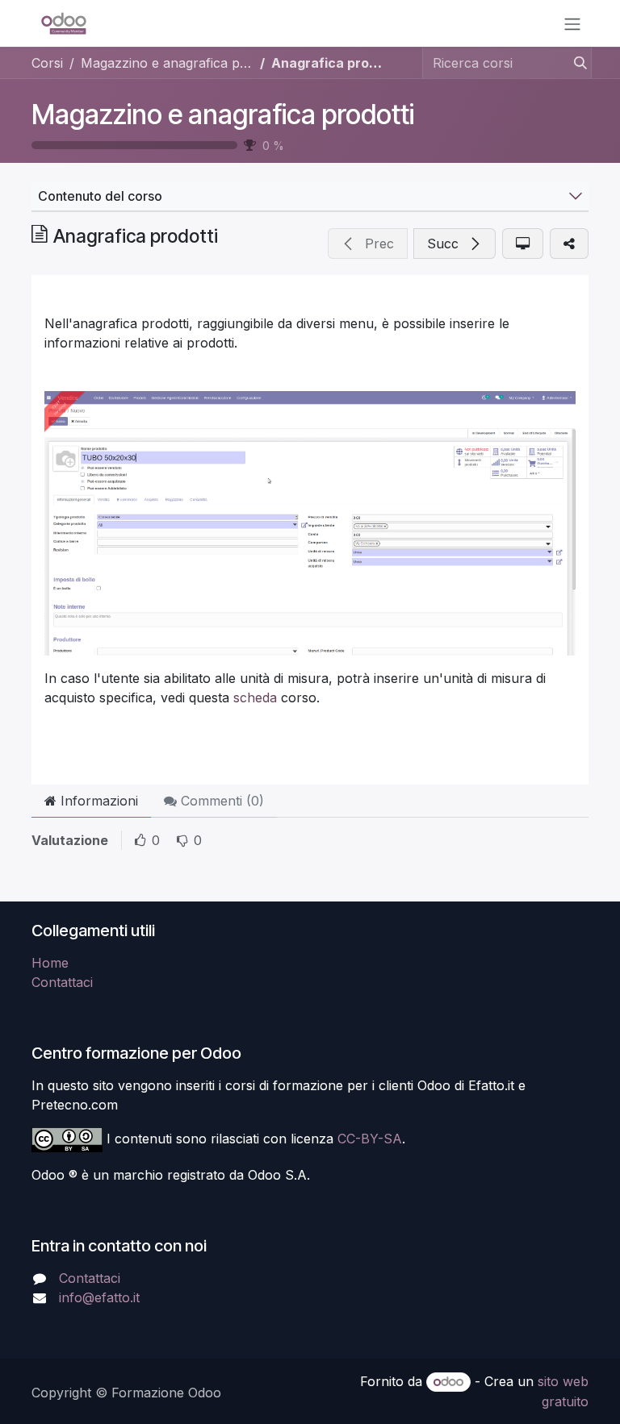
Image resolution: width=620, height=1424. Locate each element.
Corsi (47, 63)
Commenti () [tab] (220, 801)
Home (50, 963)
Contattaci (62, 982)
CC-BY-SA (369, 1138)
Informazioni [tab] (97, 801)
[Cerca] (575, 63)
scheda (255, 697)
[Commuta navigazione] (572, 23)
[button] (368, 243)
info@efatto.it (99, 1297)
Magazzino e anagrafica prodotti (222, 114)
